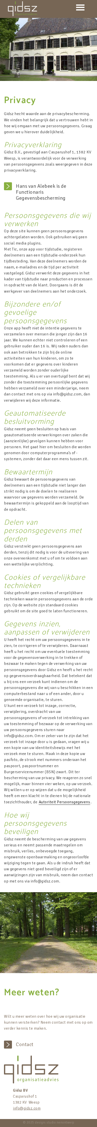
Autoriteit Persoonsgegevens (64, 802)
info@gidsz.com (27, 1108)
